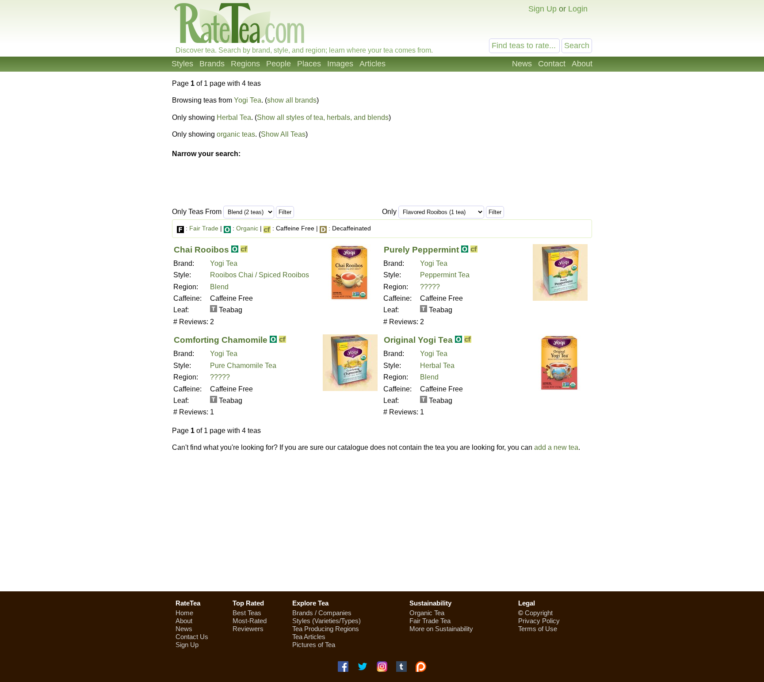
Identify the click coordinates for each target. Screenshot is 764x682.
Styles (182, 63)
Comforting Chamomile (220, 340)
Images (340, 63)
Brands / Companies (321, 613)
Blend (219, 287)
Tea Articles (308, 636)
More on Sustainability (441, 628)
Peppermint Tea (445, 275)
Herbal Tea (234, 117)
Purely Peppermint (421, 249)
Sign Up (542, 8)
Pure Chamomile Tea (243, 365)
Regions (245, 63)
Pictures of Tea (313, 644)
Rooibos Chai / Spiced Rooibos (259, 275)
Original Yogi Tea (418, 340)
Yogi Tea (247, 100)
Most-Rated (250, 621)
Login (578, 8)
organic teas (236, 134)
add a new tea (556, 447)
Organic (247, 228)
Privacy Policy (539, 621)
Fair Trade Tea (430, 621)
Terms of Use (537, 628)
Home (184, 613)
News (522, 63)
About (582, 63)
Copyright (539, 613)
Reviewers (248, 628)
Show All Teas (283, 134)
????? (430, 287)
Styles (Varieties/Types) (326, 621)
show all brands (292, 100)
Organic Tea (426, 613)
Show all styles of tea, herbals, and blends (323, 117)
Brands (212, 63)
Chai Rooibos (201, 249)
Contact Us (192, 636)
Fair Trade (203, 228)
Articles (372, 63)
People (278, 63)
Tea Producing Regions (325, 628)
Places (309, 63)
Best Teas (247, 613)
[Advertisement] (382, 521)
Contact (551, 63)
